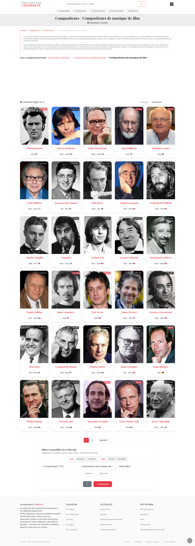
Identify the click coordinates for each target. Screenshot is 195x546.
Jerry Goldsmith (161, 421)
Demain (103, 514)
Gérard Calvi (66, 421)
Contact (127, 542)
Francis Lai (97, 257)
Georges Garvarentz (161, 312)
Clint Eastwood (34, 148)
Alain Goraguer (129, 366)
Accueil (23, 30)
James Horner (129, 312)
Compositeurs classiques (59, 58)
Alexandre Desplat (97, 421)
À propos (138, 542)
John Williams (129, 148)
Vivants (111, 459)
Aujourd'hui (64, 11)
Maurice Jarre (97, 366)
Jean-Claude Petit (129, 421)
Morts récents (117, 11)
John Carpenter (65, 312)
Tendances (81, 11)
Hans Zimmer (160, 366)
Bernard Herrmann (66, 202)
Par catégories (72, 514)
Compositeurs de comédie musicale (89, 58)
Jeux (142, 519)
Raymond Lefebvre (160, 257)
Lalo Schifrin (34, 202)
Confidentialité (169, 542)
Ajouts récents (98, 11)
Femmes (91, 459)
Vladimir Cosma (161, 148)
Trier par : (144, 102)
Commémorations (108, 529)
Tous (71, 459)
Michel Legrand (129, 202)
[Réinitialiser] (87, 484)
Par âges (70, 524)
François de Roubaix (161, 202)
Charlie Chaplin (34, 257)
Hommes (81, 459)
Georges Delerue (129, 257)
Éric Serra (97, 312)
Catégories (34, 30)
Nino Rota (34, 366)
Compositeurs (48, 30)
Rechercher (104, 484)
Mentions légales (152, 542)
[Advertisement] (97, 78)
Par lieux (69, 519)
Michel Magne (34, 421)
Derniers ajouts (146, 509)
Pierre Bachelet (66, 148)
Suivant (103, 440)
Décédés (122, 459)
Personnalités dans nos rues (152, 529)
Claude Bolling (34, 312)
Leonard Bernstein (65, 366)
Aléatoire (134, 11)
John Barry (97, 202)
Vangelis (66, 257)
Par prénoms (71, 529)
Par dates (70, 509)
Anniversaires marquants (111, 519)
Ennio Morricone (97, 148)
